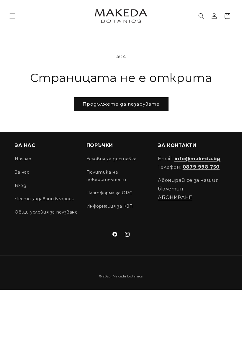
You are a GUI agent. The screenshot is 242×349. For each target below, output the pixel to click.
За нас (22, 172)
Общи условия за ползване (46, 212)
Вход (20, 185)
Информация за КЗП (109, 206)
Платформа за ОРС (109, 192)
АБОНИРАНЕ (175, 197)
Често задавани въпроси (44, 198)
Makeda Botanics (128, 276)
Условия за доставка (111, 158)
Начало (23, 158)
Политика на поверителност (106, 175)
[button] (12, 15)
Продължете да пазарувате (121, 104)
